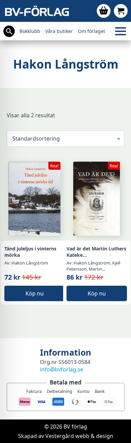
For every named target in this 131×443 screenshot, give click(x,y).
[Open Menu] (120, 31)
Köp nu (35, 293)
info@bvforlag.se (61, 369)
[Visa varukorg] (104, 11)
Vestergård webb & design (79, 436)
